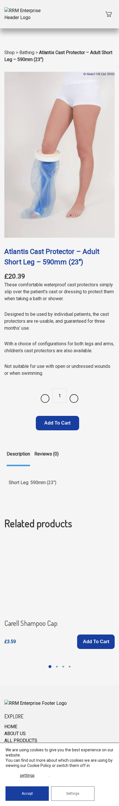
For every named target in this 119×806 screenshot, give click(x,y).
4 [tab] (69, 666)
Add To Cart (57, 422)
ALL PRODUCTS (20, 740)
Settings (72, 794)
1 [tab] (50, 666)
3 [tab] (63, 666)
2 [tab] (57, 666)
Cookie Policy (39, 765)
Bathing (26, 52)
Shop (9, 52)
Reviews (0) (46, 454)
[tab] (18, 458)
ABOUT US (15, 733)
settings (27, 775)
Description (18, 454)
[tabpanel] (59, 594)
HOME (10, 726)
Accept (27, 794)
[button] (96, 642)
